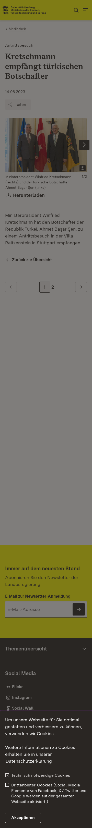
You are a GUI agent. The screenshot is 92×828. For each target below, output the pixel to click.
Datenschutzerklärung (29, 761)
